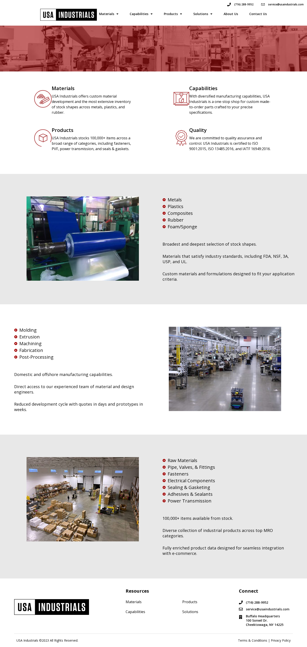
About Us (231, 14)
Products (171, 14)
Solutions (200, 14)
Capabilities (139, 14)
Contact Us (258, 14)
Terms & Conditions (252, 640)
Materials (106, 14)
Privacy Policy (281, 640)
